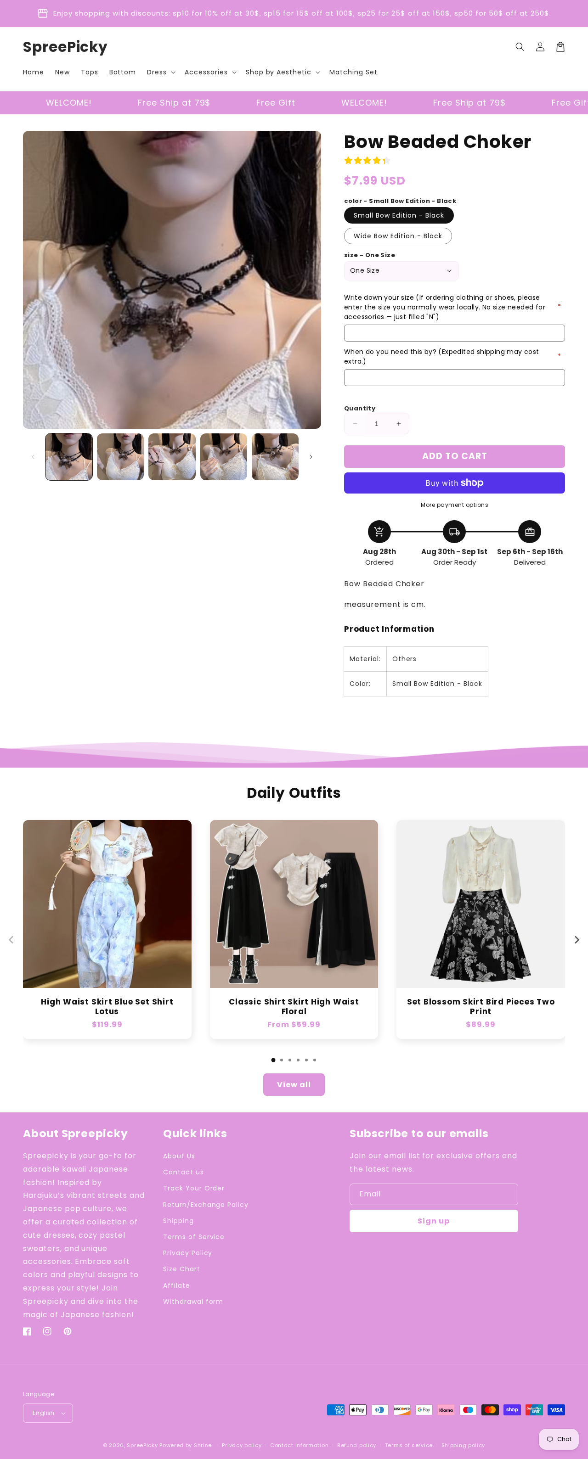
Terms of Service (194, 1236)
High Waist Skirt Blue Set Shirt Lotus (107, 1006)
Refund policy (356, 1445)
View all (294, 1084)
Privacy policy (241, 1445)
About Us (179, 1156)
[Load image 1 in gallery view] (68, 456)
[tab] (273, 1060)
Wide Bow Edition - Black (398, 236)
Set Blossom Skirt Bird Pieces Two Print (481, 1006)
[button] (160, 72)
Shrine (203, 1445)
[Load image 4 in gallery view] (223, 456)
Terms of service (409, 1445)
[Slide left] (33, 457)
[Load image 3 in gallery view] (171, 456)
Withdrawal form (193, 1301)
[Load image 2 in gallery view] (120, 456)
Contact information (299, 1445)
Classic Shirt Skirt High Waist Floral (294, 1006)
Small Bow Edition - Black (399, 215)
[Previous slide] (11, 940)
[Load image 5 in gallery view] (275, 456)
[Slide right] (311, 457)
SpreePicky (142, 1445)
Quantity (359, 408)
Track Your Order (194, 1188)
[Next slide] (576, 940)
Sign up (434, 1221)
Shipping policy (463, 1445)
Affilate (176, 1285)
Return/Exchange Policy (206, 1204)
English (44, 1412)
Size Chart (181, 1269)
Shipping (178, 1220)
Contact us (183, 1172)
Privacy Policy (187, 1252)
